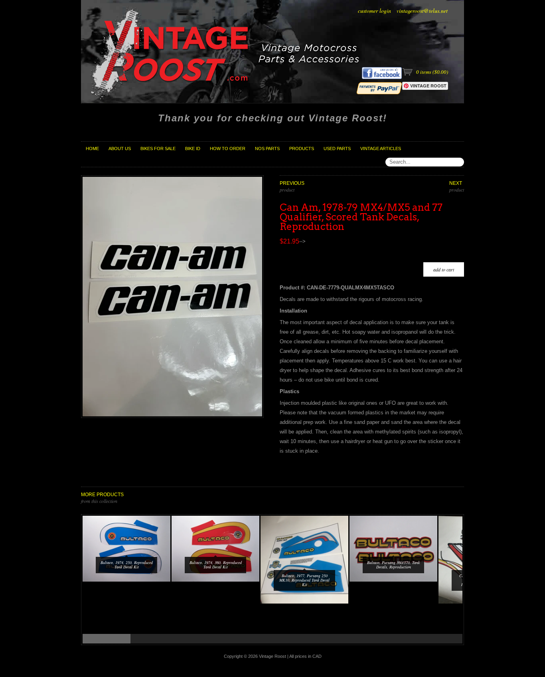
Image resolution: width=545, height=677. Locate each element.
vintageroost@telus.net (422, 10)
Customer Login (374, 10)
